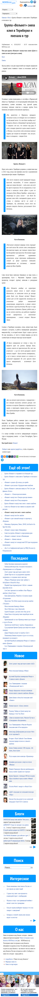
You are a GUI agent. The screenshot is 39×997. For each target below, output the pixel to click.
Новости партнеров (11, 964)
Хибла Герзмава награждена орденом (16, 564)
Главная (4, 17)
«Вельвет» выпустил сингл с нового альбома (17, 512)
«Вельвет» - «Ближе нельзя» (12, 539)
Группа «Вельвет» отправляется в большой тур (18, 473)
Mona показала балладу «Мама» (14, 606)
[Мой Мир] (7, 456)
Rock (9, 17)
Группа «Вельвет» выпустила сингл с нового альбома (20, 503)
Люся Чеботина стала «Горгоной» (15, 609)
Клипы (4, 60)
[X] (10, 456)
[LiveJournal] (12, 456)
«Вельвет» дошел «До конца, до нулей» (16, 482)
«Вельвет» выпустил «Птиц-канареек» (16, 500)
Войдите (5, 449)
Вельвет (15, 443)
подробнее (9, 959)
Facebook (30, 6)
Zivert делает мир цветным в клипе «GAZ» (17, 572)
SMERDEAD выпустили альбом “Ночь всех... (16, 819)
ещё (31, 847)
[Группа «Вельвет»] (19, 151)
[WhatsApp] (17, 456)
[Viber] (15, 456)
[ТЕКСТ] (19, 225)
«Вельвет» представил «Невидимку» (15, 530)
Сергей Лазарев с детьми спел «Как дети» (17, 611)
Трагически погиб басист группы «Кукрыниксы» (19, 625)
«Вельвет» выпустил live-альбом (14, 515)
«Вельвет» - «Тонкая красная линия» (15, 494)
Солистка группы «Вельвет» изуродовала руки (18, 533)
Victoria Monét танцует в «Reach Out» (20, 786)
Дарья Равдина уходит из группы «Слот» (17, 633)
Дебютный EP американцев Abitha (13, 841)
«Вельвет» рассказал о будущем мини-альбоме (18, 485)
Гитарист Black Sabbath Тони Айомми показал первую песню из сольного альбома (20, 741)
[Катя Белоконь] (19, 380)
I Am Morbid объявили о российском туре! (15, 835)
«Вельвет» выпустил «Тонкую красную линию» (18, 497)
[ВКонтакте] (2, 456)
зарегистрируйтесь (16, 449)
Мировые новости (11, 962)
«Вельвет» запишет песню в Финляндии (16, 536)
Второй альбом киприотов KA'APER (14, 830)
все (31, 920)
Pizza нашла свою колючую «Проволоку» (21, 756)
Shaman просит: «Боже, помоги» (18, 706)
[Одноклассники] (4, 456)
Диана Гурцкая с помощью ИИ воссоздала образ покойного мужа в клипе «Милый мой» (22, 778)
